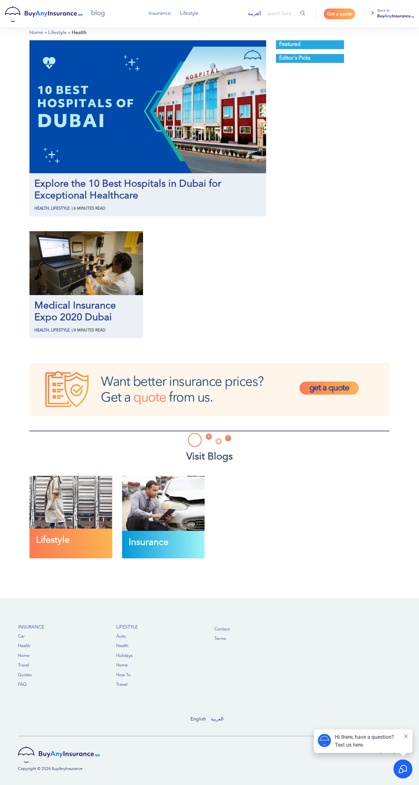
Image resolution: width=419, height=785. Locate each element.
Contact (222, 629)
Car (21, 636)
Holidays (124, 656)
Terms (220, 639)
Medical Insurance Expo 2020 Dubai (75, 312)
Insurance (160, 13)
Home (36, 32)
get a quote (329, 388)
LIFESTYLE (127, 627)
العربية (217, 719)
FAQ (22, 684)
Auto (121, 636)
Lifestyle (189, 13)
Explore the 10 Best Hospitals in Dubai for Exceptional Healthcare (127, 190)
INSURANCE (31, 627)
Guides (25, 675)
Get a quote (339, 14)
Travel (23, 665)
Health (41, 209)
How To (123, 675)
